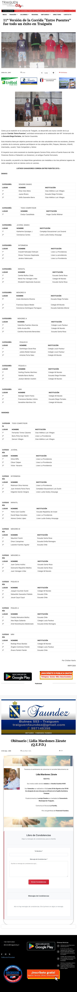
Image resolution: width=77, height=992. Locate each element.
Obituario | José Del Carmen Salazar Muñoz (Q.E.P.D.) (32, 11)
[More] (53, 73)
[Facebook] (1, 954)
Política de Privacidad (8, 957)
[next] (74, 11)
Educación (43, 66)
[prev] (71, 11)
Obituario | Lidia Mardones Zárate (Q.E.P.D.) (67, 945)
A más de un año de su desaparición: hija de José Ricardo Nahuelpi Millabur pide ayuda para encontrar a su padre (67, 951)
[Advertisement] (49, 3)
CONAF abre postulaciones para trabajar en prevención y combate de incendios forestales (67, 958)
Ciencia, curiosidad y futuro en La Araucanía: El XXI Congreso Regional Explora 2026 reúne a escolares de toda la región (67, 965)
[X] (9, 954)
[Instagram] (5, 954)
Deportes (33, 66)
